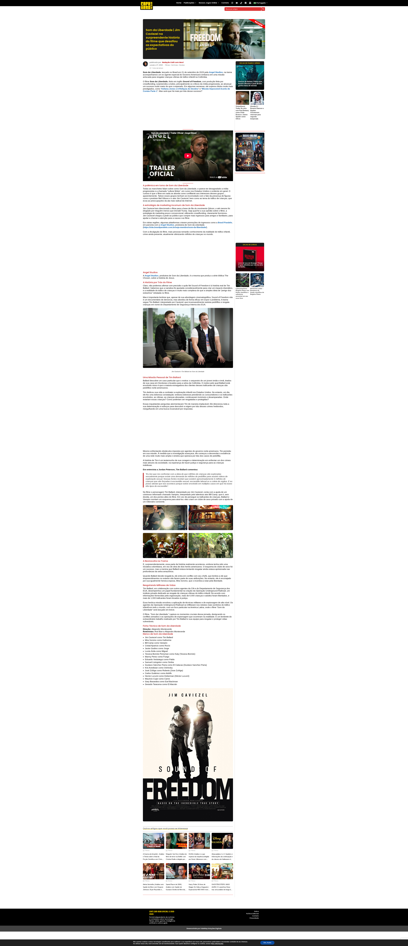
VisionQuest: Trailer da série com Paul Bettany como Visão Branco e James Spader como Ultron (242, 112)
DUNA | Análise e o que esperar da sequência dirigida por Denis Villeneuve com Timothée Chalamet (199, 857)
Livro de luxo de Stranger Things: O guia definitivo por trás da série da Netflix (250, 265)
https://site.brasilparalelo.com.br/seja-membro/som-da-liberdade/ (175, 227)
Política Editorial (252, 914)
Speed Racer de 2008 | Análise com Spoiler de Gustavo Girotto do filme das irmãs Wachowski (176, 887)
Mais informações (217, 944)
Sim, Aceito (267, 943)
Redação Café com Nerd (172, 62)
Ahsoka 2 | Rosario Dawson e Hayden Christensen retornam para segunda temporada (257, 112)
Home (178, 3)
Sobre (256, 911)
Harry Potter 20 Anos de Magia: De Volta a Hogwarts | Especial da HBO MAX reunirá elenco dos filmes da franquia (199, 887)
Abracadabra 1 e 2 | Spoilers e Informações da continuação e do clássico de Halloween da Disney (222, 857)
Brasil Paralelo (225, 222)
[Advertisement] (188, 111)
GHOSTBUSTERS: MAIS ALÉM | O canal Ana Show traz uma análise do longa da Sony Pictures (222, 887)
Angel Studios (216, 72)
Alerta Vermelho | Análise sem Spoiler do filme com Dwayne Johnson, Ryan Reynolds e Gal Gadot (153, 887)
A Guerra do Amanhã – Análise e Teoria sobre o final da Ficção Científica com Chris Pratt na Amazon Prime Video (153, 857)
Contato (225, 3)
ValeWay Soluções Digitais (211, 928)
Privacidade (254, 918)
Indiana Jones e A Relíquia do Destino (179, 89)
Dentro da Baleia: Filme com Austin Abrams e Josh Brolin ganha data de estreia (250, 83)
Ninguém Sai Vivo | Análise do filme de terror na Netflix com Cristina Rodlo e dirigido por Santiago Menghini (176, 857)
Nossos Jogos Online (208, 3)
